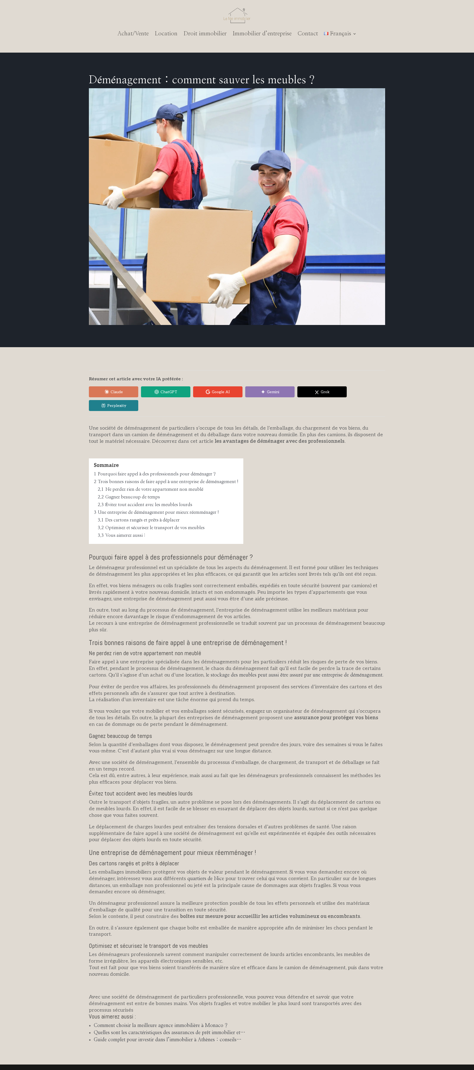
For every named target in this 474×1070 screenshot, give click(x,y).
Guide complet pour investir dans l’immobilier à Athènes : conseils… (167, 1039)
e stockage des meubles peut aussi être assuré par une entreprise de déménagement (294, 675)
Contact (308, 33)
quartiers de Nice (205, 878)
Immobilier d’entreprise (262, 33)
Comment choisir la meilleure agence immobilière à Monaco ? (160, 1025)
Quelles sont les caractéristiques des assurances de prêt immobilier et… (169, 1032)
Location (166, 33)
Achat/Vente (133, 33)
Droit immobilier (205, 33)
